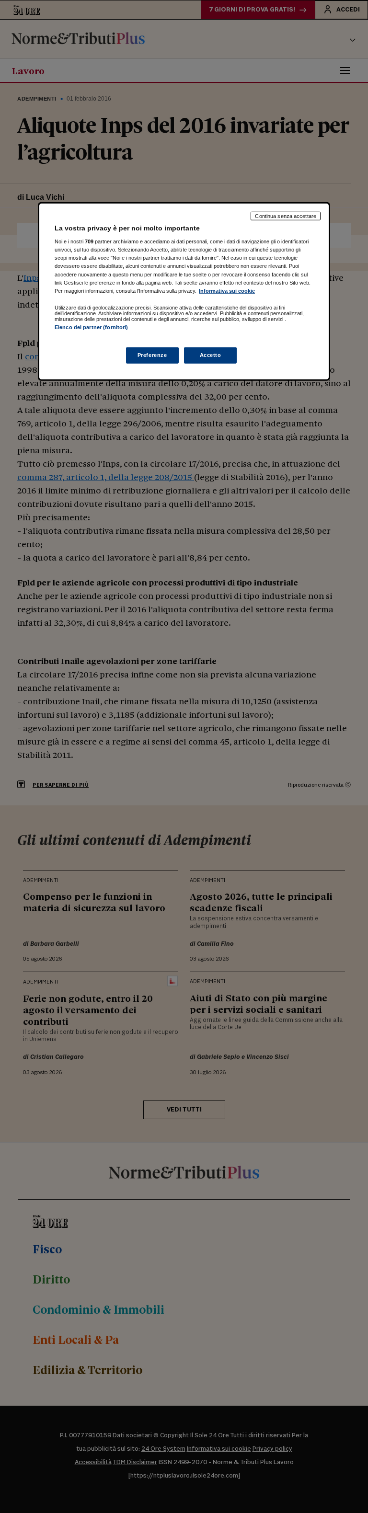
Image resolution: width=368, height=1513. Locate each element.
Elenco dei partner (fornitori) (91, 327)
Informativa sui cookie (227, 290)
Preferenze (152, 355)
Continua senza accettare (285, 215)
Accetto (210, 355)
